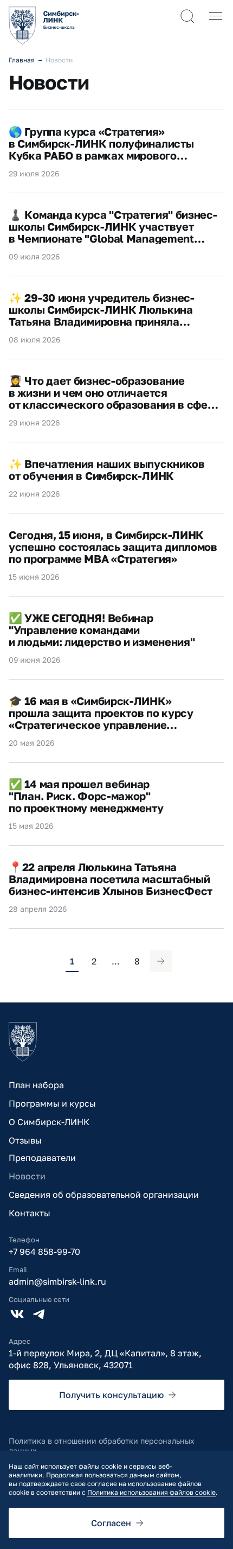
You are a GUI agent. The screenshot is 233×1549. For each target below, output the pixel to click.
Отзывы (25, 1140)
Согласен (111, 1523)
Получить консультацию (111, 1394)
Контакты (29, 1213)
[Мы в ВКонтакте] (17, 1314)
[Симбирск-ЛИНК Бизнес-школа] (23, 1042)
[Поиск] (187, 16)
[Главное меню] (215, 16)
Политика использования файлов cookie (151, 1492)
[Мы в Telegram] (39, 1314)
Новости (27, 1176)
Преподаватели (42, 1157)
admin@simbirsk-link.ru (57, 1281)
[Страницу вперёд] (161, 961)
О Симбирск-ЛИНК (49, 1121)
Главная (22, 60)
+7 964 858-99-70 (44, 1251)
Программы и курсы (52, 1103)
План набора (36, 1085)
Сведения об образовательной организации (104, 1194)
